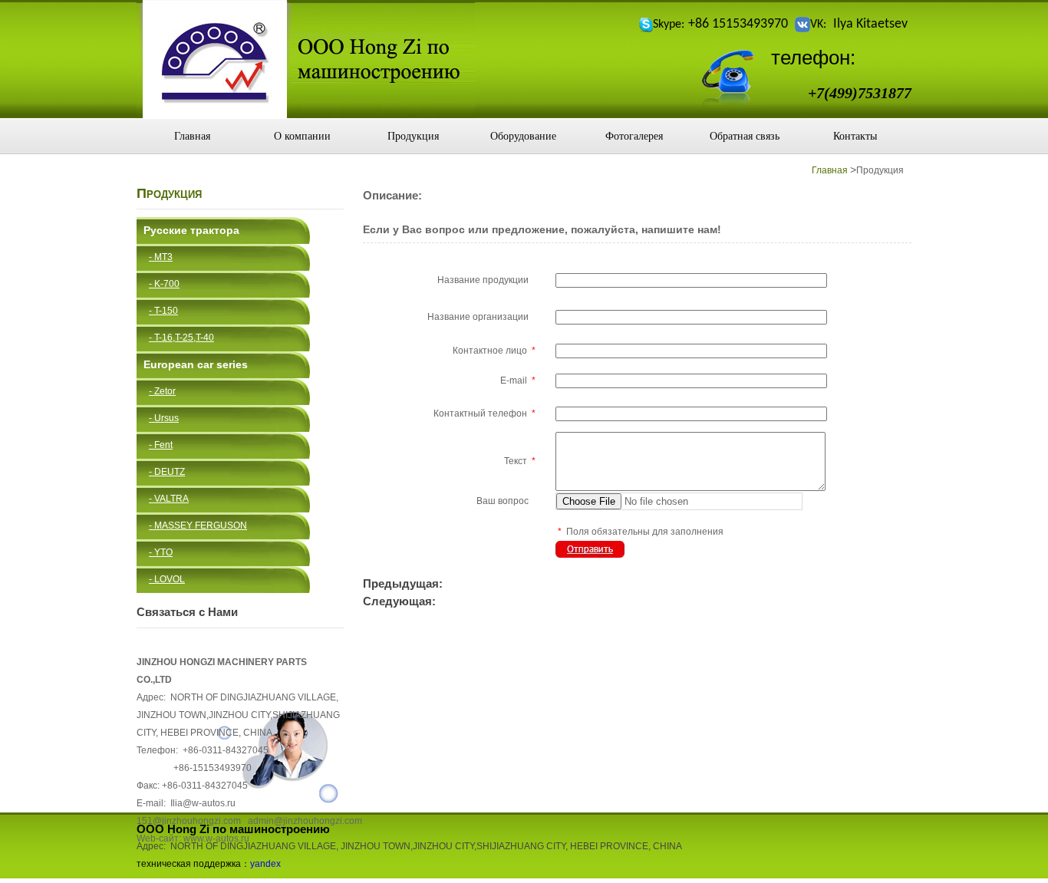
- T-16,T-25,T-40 (181, 337)
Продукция (413, 136)
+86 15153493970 (738, 24)
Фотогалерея (634, 136)
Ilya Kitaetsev (870, 24)
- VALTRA (169, 498)
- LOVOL (167, 579)
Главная (192, 136)
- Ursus (164, 418)
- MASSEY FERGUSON (198, 525)
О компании (302, 136)
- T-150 (163, 310)
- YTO (161, 552)
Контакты (855, 136)
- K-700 (164, 283)
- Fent (161, 445)
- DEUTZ (167, 471)
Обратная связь (744, 136)
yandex (265, 863)
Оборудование (523, 136)
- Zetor (162, 391)
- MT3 (161, 257)
